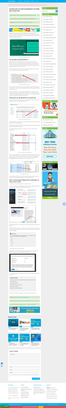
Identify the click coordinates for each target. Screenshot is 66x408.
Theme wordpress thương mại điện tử (49, 79)
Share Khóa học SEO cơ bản (39, 389)
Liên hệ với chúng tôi (25, 392)
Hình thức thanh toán (25, 395)
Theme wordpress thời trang (48, 66)
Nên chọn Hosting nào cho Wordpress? (22, 297)
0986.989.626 (33, 304)
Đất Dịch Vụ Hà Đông (52, 391)
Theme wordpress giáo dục (48, 40)
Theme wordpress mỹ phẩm (48, 69)
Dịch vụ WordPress (37, 387)
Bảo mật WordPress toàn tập (48, 119)
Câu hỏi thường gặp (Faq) (27, 300)
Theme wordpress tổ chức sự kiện (49, 84)
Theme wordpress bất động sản (48, 24)
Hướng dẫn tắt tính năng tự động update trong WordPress (35, 344)
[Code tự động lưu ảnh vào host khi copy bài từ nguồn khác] (25, 337)
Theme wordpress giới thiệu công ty (49, 27)
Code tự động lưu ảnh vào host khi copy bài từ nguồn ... (24, 344)
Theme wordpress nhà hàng (48, 53)
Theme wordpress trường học (48, 87)
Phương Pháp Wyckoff (50, 394)
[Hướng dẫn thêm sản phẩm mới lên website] (36, 323)
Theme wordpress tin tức (47, 82)
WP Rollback (30, 183)
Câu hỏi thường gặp (24, 387)
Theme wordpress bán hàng (48, 19)
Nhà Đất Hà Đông (51, 389)
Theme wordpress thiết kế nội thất (49, 58)
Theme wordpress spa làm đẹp (48, 50)
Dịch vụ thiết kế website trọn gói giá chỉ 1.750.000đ (23, 22)
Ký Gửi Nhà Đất (54, 398)
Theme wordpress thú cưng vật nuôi (49, 74)
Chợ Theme (11, 1)
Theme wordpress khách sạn (48, 48)
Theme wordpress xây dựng (48, 92)
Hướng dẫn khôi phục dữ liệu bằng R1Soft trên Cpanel (24, 329)
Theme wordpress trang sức (48, 71)
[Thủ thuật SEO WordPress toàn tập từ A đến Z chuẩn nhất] (13, 337)
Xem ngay (34, 15)
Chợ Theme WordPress (12, 404)
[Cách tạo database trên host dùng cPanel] (13, 323)
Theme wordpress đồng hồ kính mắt (49, 37)
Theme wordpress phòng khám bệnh (49, 63)
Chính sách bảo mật (24, 397)
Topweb (56, 404)
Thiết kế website (51, 404)
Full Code (20, 1)
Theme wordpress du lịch (47, 29)
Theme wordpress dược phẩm (48, 32)
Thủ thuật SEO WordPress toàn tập (49, 122)
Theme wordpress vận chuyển (48, 90)
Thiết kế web (26, 1)
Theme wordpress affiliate (47, 16)
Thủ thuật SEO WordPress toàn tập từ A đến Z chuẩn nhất (13, 344)
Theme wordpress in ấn (47, 45)
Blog (37, 1)
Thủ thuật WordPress (15, 12)
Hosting (32, 1)
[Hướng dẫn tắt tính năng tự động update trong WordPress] (36, 337)
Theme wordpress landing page (48, 95)
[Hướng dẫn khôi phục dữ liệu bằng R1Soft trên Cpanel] (25, 323)
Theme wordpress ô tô (47, 61)
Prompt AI (49, 398)
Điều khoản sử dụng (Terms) (17, 300)
